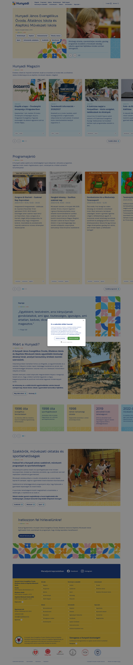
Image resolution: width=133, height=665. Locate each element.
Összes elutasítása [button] (60, 338)
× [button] (83, 320)
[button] (66, 342)
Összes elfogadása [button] (73, 338)
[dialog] (66, 332)
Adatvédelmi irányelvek (74, 334)
